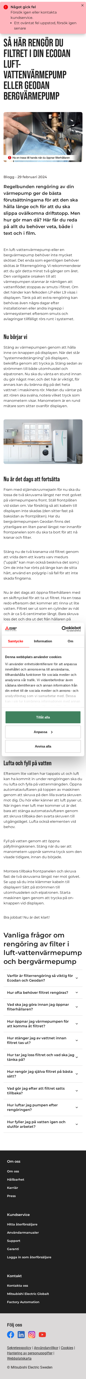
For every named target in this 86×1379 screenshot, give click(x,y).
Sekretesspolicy (19, 1348)
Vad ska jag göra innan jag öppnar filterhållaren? (38, 1006)
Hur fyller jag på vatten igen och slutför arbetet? (36, 1124)
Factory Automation (23, 1302)
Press (11, 1196)
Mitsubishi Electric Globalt (28, 1294)
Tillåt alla (43, 717)
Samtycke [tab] (15, 641)
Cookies (67, 1348)
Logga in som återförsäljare (29, 1257)
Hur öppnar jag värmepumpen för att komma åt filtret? (38, 1023)
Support (13, 1241)
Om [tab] (70, 641)
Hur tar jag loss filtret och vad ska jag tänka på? (40, 1057)
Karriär (12, 1188)
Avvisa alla (43, 746)
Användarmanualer (23, 1233)
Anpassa (40, 732)
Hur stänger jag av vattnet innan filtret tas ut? (36, 1040)
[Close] (82, 5)
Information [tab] (43, 641)
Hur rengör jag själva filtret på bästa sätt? (40, 1073)
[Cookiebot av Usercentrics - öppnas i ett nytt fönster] (62, 629)
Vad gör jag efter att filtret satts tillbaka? (36, 1090)
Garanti (13, 1249)
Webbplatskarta (19, 1358)
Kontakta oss (17, 1286)
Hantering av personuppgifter (29, 1353)
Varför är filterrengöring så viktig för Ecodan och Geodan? (40, 978)
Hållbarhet (15, 1180)
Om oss (13, 1171)
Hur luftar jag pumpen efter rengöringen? (32, 1107)
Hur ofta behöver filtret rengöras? (37, 992)
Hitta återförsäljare (22, 1224)
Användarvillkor (46, 1348)
